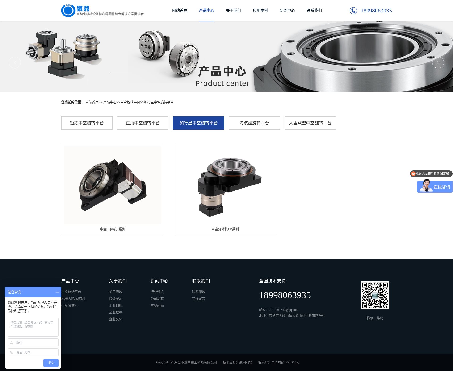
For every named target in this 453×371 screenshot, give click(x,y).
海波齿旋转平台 (254, 123)
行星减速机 (69, 305)
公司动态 (157, 299)
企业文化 (115, 319)
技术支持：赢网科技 (237, 362)
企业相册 (115, 305)
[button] (15, 62)
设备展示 (115, 299)
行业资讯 (157, 292)
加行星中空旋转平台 (159, 102)
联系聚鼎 (198, 292)
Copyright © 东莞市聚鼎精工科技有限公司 (188, 362)
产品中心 (206, 10)
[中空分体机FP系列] (224, 185)
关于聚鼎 (115, 292)
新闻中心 (287, 10)
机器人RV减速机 (73, 299)
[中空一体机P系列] (112, 185)
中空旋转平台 (130, 102)
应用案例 (260, 10)
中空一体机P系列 (112, 229)
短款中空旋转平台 (87, 123)
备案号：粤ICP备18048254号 (279, 362)
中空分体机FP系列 (225, 229)
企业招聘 (115, 312)
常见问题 (157, 305)
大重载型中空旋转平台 (310, 123)
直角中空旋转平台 (143, 123)
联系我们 (314, 10)
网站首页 (179, 10)
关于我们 (233, 10)
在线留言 (198, 299)
